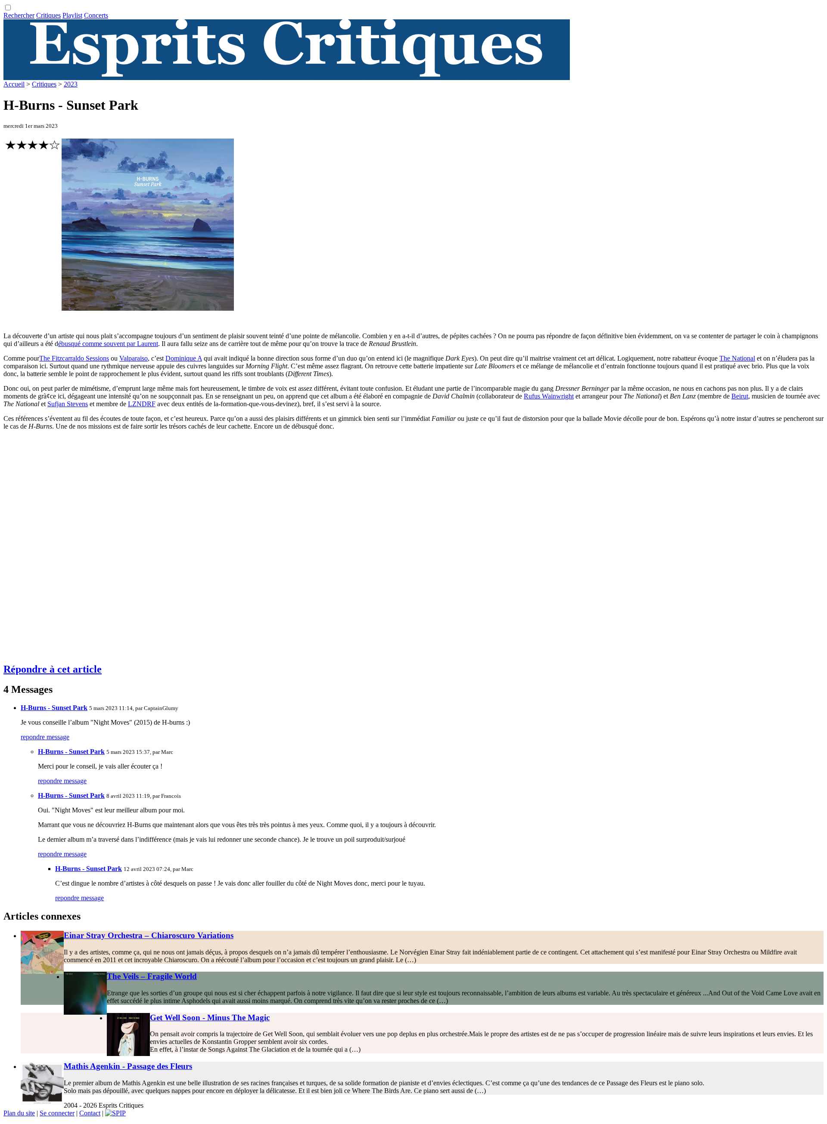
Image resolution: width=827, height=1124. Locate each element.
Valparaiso (133, 358)
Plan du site (19, 1113)
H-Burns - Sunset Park (54, 707)
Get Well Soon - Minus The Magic (210, 1017)
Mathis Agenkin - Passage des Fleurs (128, 1066)
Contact (89, 1113)
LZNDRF (141, 404)
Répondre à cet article (52, 669)
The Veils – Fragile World (152, 976)
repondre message (45, 737)
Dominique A (183, 358)
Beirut (739, 396)
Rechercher (18, 15)
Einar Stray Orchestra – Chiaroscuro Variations (148, 935)
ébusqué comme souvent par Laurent (108, 343)
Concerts (96, 15)
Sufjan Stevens (67, 404)
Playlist (72, 15)
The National (737, 358)
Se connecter (57, 1113)
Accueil (14, 84)
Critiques (48, 15)
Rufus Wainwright (549, 396)
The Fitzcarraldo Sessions (74, 358)
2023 (71, 84)
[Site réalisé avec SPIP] (115, 1113)
